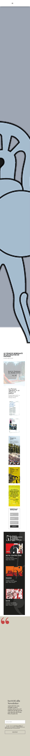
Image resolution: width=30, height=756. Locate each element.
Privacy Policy (19, 726)
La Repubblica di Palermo (14, 396)
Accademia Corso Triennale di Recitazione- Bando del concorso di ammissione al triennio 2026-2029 (14, 493)
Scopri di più (13, 447)
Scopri (14, 503)
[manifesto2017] (14, 483)
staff (6, 358)
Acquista (19, 563)
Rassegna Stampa (12, 397)
